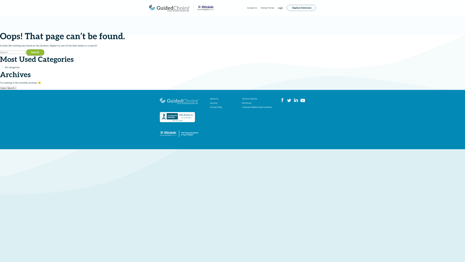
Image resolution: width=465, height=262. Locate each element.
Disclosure (246, 103)
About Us (214, 99)
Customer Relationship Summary (257, 107)
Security (213, 103)
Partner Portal (267, 8)
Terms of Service (249, 99)
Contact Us (252, 8)
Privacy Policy (216, 107)
